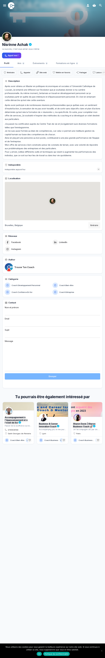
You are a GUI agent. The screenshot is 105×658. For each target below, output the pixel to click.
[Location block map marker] (52, 201)
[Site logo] (11, 5)
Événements (40, 63)
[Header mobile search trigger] (100, 5)
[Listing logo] (7, 37)
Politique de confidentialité (56, 654)
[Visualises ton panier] (94, 5)
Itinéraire (94, 225)
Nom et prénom (12, 307)
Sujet (7, 330)
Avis (21, 63)
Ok (39, 654)
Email (7, 318)
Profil (6, 63)
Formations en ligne (67, 63)
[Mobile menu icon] (5, 5)
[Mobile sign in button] (88, 5)
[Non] (101, 650)
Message (9, 341)
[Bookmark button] (29, 440)
